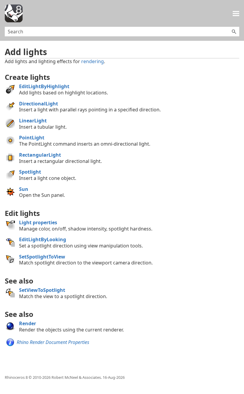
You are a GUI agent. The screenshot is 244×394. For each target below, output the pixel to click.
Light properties (38, 222)
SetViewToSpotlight (42, 290)
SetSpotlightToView (42, 256)
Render (27, 323)
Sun (23, 189)
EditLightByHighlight (44, 86)
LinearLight (33, 120)
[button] (234, 31)
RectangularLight (40, 155)
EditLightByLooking (42, 239)
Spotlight (30, 172)
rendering (92, 61)
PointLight (31, 137)
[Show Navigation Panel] (236, 13)
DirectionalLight (38, 103)
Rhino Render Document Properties (53, 342)
